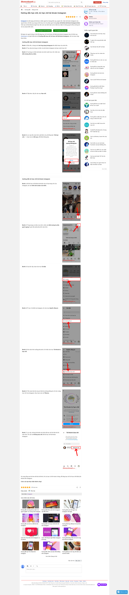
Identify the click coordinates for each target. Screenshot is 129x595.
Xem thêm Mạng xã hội (51, 556)
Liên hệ (71, 581)
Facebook (76, 581)
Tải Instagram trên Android (43, 30)
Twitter (80, 581)
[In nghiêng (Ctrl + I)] (33, 566)
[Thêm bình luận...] (54, 570)
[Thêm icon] (27, 566)
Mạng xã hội (35, 9)
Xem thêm (104, 169)
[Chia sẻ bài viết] (80, 17)
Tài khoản (44, 581)
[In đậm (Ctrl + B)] (31, 566)
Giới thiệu (57, 581)
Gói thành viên (51, 581)
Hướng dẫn (27, 9)
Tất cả (25, 6)
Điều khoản (62, 581)
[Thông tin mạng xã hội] (102, 586)
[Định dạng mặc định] (37, 566)
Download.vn (22, 10)
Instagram (29, 494)
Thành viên (97, 2)
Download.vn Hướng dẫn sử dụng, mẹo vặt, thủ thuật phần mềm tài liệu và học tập (28, 2)
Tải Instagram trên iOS (60, 30)
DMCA (84, 581)
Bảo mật (67, 581)
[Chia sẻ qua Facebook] (80, 487)
